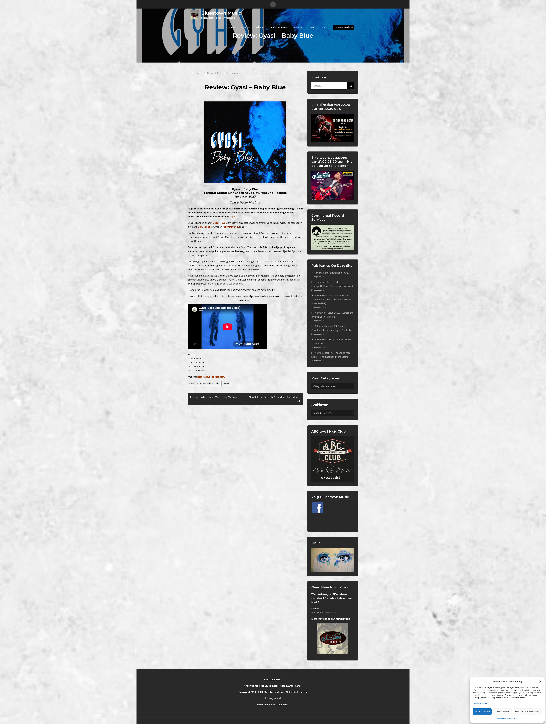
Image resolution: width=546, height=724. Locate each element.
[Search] (350, 85)
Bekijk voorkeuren (527, 711)
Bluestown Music (221, 13)
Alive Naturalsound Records (204, 383)
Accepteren (482, 711)
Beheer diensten (480, 703)
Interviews (298, 27)
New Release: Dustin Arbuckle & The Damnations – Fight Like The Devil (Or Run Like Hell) (332, 299)
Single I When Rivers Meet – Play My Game (215, 397)
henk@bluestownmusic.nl (325, 612)
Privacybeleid (512, 718)
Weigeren (503, 711)
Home (232, 27)
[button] (540, 681)
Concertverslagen (278, 27)
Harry (198, 73)
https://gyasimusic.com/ (211, 376)
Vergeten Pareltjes (343, 27)
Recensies (245, 27)
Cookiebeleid (500, 718)
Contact (323, 27)
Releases (260, 27)
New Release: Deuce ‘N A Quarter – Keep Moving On (275, 399)
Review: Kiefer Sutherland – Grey (332, 272)
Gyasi (226, 383)
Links (311, 27)
